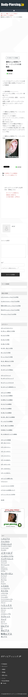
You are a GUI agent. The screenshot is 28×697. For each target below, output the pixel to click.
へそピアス (5, 539)
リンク (3, 678)
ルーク (3, 621)
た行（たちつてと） (6, 455)
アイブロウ (5, 541)
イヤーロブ (7, 553)
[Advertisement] (14, 33)
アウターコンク (6, 544)
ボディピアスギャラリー (7, 328)
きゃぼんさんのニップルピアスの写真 (10, 301)
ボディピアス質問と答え (7, 478)
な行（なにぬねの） (6, 460)
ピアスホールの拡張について (8, 490)
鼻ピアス (4, 637)
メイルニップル (6, 614)
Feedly (4, 683)
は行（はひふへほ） (6, 464)
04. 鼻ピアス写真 (5, 344)
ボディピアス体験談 (6, 392)
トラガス (5, 586)
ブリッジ (3, 602)
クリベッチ (4, 562)
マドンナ (3, 611)
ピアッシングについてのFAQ (8, 494)
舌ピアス (5, 630)
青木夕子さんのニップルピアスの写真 (10, 310)
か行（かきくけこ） (6, 447)
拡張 (2, 628)
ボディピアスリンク (6, 375)
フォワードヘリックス (6, 601)
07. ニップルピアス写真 (7, 357)
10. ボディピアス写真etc (7, 369)
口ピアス (5, 626)
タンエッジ (3, 577)
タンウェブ (4, 575)
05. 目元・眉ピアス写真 (7, 348)
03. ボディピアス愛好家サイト (8, 387)
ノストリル (4, 593)
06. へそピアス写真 (5, 352)
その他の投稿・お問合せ (13, 196)
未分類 (2, 500)
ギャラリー (4, 666)
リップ (3, 619)
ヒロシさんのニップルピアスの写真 (9, 297)
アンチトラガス (5, 548)
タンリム (4, 579)
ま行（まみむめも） (6, 468)
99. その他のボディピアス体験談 (9, 434)
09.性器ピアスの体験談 (6, 430)
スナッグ (2, 566)
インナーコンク (7, 559)
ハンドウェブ (4, 595)
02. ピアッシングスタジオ (7, 382)
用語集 (3, 672)
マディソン (3, 610)
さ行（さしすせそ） (6, 451)
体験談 (3, 669)
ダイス (2, 581)
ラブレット (5, 616)
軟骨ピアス (14, 175)
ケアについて (4, 481)
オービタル (4, 560)
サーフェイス (5, 565)
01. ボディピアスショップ (7, 378)
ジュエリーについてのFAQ (7, 485)
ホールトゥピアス (7, 608)
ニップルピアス (5, 588)
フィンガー (4, 597)
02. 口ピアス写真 (5, 335)
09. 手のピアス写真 (5, 365)
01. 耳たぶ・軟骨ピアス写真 (8, 331)
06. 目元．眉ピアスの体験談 (8, 417)
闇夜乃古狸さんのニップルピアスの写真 (11, 305)
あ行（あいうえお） (6, 443)
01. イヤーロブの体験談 (7, 395)
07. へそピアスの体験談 (7, 421)
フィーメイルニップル (7, 599)
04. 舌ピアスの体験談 (6, 408)
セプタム (3, 571)
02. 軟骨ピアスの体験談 (10, 173)
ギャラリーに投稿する (12, 193)
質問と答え (4, 675)
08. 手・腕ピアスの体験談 (7, 425)
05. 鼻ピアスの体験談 (6, 412)
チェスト (3, 583)
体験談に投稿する (11, 195)
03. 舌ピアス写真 (5, 339)
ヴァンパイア (4, 623)
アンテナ (3, 550)
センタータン (7, 573)
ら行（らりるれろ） (6, 473)
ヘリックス (7, 175)
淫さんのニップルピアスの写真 (8, 314)
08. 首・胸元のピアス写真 (7, 361)
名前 (2, 262)
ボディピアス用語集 (6, 440)
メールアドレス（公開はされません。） (9, 268)
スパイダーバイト (4, 569)
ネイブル (4, 591)
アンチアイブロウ (6, 546)
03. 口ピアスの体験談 (6, 404)
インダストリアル (7, 556)
